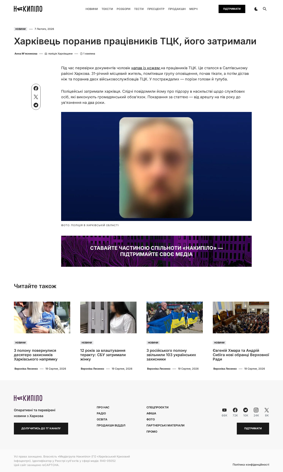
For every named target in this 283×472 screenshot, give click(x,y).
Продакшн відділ (111, 425)
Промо (151, 431)
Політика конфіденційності (251, 464)
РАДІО (101, 413)
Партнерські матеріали (165, 425)
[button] (256, 9)
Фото (150, 419)
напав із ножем (146, 68)
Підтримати (232, 8)
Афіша (151, 413)
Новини (20, 29)
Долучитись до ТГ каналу (41, 428)
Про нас (103, 407)
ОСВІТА (102, 419)
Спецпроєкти (157, 407)
